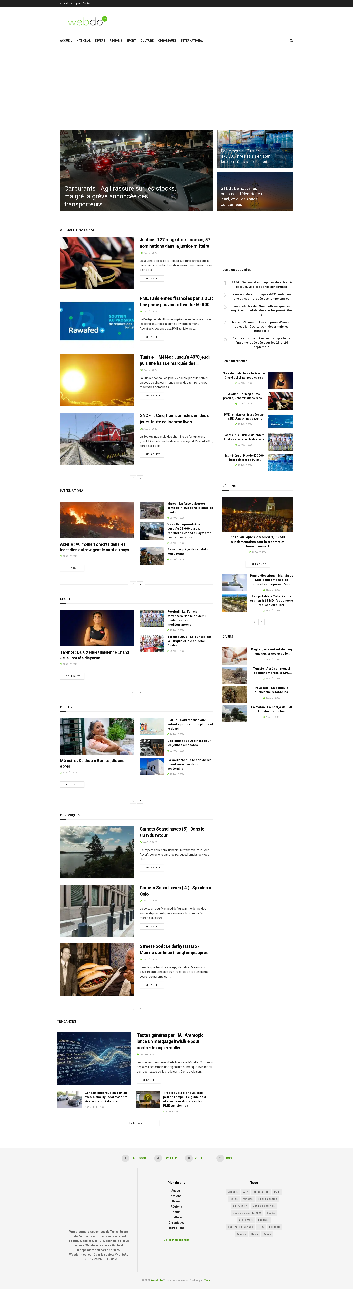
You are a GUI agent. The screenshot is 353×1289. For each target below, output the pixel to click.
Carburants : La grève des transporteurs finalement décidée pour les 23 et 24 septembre (261, 343)
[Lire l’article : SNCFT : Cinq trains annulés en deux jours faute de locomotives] (97, 439)
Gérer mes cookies (176, 1239)
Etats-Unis (246, 1220)
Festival (263, 1220)
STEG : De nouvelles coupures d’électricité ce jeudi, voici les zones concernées (261, 285)
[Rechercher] (291, 40)
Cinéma (248, 1199)
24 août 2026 (176, 559)
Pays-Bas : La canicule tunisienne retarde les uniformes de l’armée (271, 690)
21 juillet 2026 (95, 1107)
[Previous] (133, 478)
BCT (276, 1191)
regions (116, 40)
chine (234, 1199)
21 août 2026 (272, 717)
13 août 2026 (146, 1054)
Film (261, 1227)
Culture (147, 40)
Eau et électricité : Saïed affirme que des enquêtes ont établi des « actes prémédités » (261, 310)
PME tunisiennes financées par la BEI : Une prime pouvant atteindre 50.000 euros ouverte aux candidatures (176, 302)
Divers (100, 40)
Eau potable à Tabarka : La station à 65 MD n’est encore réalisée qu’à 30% (271, 601)
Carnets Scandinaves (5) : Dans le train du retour (172, 832)
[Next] (140, 478)
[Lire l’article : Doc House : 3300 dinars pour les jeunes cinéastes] (152, 747)
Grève (267, 1234)
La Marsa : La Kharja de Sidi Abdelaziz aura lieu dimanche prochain (271, 709)
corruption (240, 1206)
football (274, 1227)
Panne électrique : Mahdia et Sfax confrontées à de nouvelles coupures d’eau (271, 580)
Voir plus (136, 1123)
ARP (245, 1191)
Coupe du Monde (264, 1206)
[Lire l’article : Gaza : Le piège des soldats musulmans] (152, 556)
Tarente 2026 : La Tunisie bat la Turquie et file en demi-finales (189, 641)
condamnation (267, 1199)
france (241, 1234)
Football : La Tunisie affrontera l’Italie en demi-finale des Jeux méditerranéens (243, 437)
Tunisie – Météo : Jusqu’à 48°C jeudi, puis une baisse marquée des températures (175, 360)
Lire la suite (152, 278)
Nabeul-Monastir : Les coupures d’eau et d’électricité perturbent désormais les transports (261, 326)
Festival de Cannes (240, 1227)
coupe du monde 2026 (247, 1213)
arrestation (261, 1191)
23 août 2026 (176, 751)
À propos (75, 3)
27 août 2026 (149, 253)
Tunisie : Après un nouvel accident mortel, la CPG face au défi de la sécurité (271, 671)
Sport (131, 40)
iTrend (207, 1280)
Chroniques (167, 40)
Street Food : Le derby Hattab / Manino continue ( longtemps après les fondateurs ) (174, 950)
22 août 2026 (176, 774)
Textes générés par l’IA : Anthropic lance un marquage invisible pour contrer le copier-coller (170, 1041)
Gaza (254, 1234)
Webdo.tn (157, 1280)
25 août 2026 (176, 543)
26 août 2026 (176, 518)
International (192, 40)
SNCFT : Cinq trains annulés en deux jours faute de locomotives (174, 418)
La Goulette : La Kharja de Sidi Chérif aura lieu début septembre (189, 764)
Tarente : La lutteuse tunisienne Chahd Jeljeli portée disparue (244, 375)
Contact (87, 3)
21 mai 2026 (171, 1111)
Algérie (233, 1191)
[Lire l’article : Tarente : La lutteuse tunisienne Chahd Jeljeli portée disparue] (97, 628)
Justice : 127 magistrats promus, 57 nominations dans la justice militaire (175, 243)
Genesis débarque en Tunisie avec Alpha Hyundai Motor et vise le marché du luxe (106, 1097)
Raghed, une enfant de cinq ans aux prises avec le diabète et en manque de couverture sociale (271, 652)
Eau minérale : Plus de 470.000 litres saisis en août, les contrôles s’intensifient (244, 458)
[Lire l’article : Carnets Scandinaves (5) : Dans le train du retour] (97, 852)
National (84, 40)
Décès (271, 1213)
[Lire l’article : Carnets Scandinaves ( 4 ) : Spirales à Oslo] (97, 911)
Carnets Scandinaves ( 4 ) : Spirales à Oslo (175, 891)
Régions (176, 1206)
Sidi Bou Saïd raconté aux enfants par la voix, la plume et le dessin (190, 724)
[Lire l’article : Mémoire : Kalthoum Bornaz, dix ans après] (97, 736)
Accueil (64, 3)
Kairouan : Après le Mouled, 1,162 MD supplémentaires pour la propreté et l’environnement (258, 541)
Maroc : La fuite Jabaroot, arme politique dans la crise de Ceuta (190, 508)
